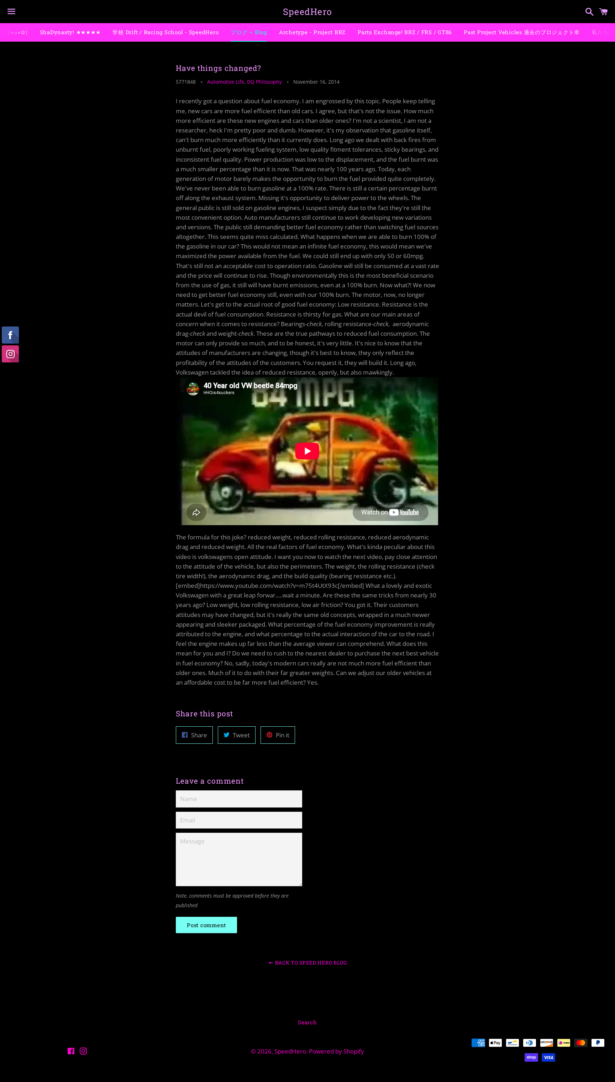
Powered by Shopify (336, 1051)
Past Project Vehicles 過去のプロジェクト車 (522, 32)
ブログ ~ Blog (249, 32)
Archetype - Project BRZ (312, 32)
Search (307, 1022)
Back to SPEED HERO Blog (310, 962)
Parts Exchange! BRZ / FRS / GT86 (405, 32)
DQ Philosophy (264, 81)
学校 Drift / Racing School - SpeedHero (165, 32)
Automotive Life (225, 81)
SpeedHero (307, 11)
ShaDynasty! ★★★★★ (70, 32)
